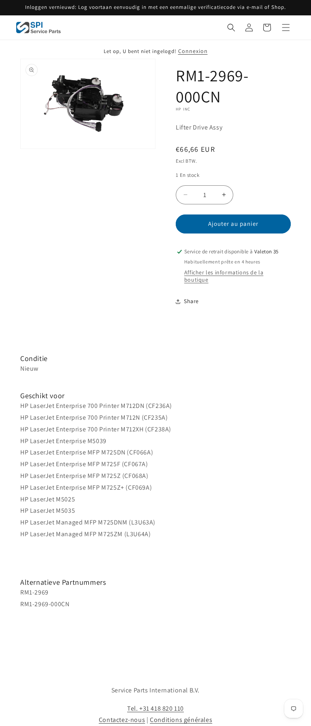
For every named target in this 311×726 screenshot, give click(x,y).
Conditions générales (181, 719)
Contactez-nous (122, 719)
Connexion (193, 51)
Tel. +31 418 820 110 (155, 708)
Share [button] (191, 301)
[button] (231, 27)
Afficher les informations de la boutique (224, 276)
